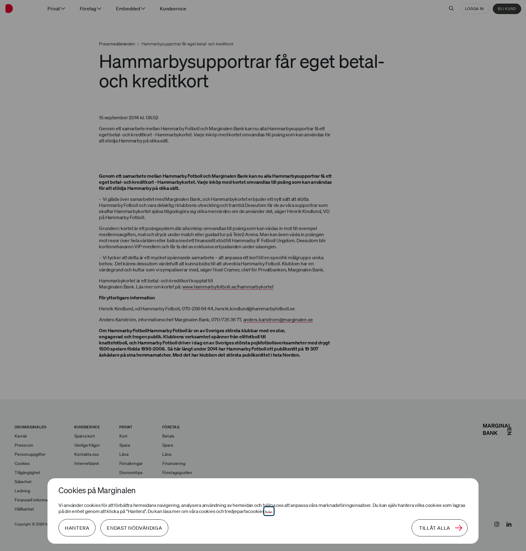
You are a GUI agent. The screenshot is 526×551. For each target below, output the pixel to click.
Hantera (77, 528)
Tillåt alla (434, 528)
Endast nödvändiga (134, 528)
